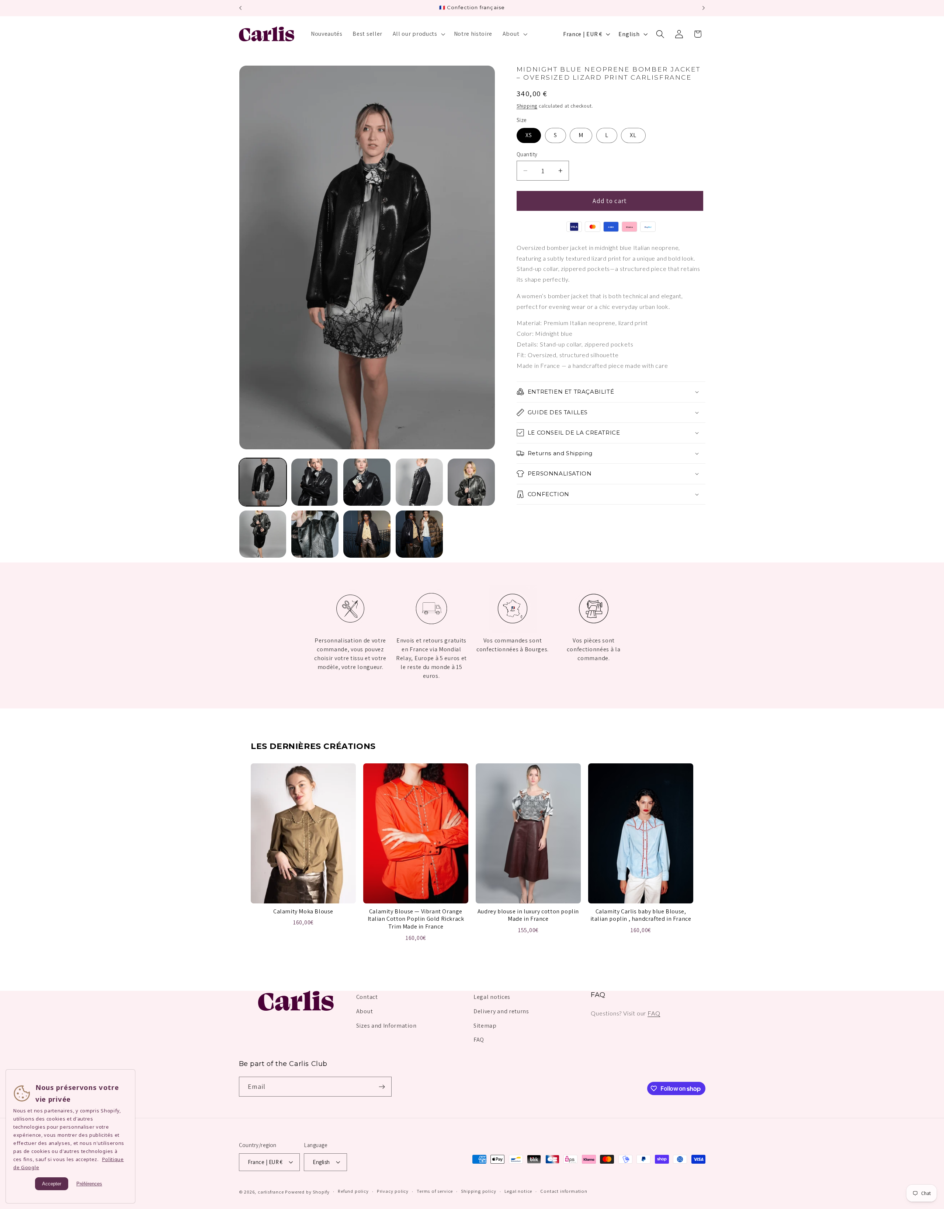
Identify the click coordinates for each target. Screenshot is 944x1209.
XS (528, 135)
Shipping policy (478, 1191)
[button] (418, 34)
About (364, 1011)
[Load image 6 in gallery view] (263, 534)
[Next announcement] (703, 8)
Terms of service (435, 1191)
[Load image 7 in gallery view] (315, 534)
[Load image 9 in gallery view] (419, 534)
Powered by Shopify (307, 1192)
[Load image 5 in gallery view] (471, 482)
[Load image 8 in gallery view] (367, 534)
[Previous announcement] (240, 8)
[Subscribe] (381, 1087)
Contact (367, 997)
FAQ (478, 1040)
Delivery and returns (501, 1011)
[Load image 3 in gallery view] (367, 482)
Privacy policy (393, 1191)
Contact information (563, 1191)
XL (633, 135)
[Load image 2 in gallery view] (315, 482)
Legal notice (518, 1191)
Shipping (527, 105)
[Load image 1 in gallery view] (263, 482)
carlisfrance (271, 1192)
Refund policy (353, 1191)
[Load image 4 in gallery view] (419, 482)
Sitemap (485, 1025)
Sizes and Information (386, 1025)
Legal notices (491, 997)
